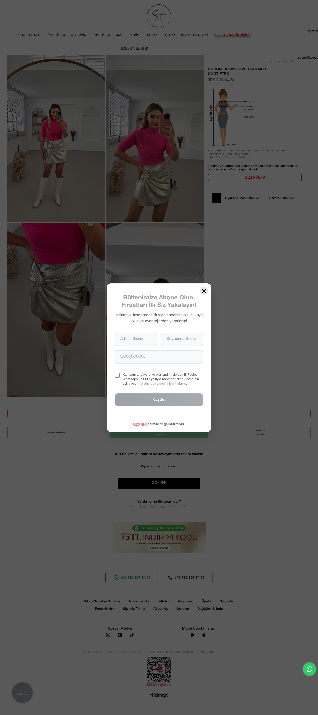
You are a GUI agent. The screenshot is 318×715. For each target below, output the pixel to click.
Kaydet (159, 399)
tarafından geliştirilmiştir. (166, 424)
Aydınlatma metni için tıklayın (163, 383)
